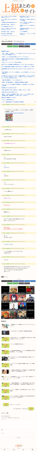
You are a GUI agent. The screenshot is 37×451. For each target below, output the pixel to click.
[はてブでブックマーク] (30, 44)
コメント (3, 419)
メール (2, 433)
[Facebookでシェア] (18, 44)
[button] (24, 46)
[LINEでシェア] (12, 46)
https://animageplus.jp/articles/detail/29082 (14, 113)
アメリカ (6, 276)
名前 (2, 429)
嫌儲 (2, 276)
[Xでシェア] (7, 44)
